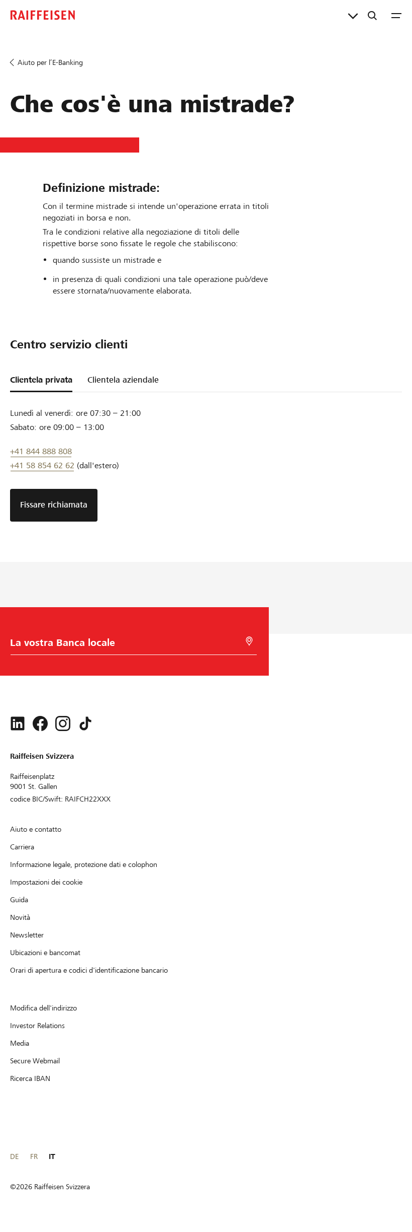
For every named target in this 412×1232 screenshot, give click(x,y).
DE (14, 1156)
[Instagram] (62, 723)
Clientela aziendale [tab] (123, 380)
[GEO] (249, 641)
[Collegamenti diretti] (353, 15)
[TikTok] (85, 723)
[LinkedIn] (17, 723)
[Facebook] (40, 723)
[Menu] (396, 15)
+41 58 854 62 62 (42, 465)
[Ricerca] (372, 15)
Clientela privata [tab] (41, 380)
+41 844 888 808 (41, 451)
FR (34, 1156)
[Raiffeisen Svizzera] (43, 15)
